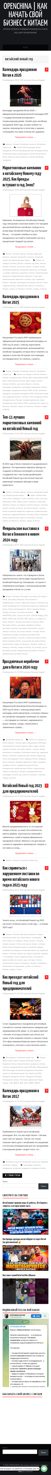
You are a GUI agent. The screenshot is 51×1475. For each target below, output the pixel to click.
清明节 (31, 1083)
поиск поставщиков (10, 759)
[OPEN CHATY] (44, 1468)
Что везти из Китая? (25, 612)
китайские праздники (21, 1168)
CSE (46, 615)
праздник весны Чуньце (12, 400)
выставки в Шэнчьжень (28, 628)
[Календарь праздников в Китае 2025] (25, 323)
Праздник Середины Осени (14, 1077)
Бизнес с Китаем (12, 144)
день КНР (28, 1067)
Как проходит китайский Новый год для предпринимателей (20, 983)
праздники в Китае (38, 1168)
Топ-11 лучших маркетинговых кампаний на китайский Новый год (22, 423)
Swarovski (42, 502)
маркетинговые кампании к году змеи (27, 276)
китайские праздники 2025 (22, 394)
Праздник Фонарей (33, 1077)
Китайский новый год (28, 270)
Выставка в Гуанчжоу (28, 596)
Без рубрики (11, 1057)
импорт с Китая (15, 944)
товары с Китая (16, 969)
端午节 (37, 1083)
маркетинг (15, 273)
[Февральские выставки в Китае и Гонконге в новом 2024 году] (25, 560)
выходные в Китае (37, 1064)
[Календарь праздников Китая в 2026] (25, 95)
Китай (42, 267)
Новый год (41, 756)
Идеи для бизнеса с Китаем (33, 603)
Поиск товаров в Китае (38, 397)
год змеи (35, 263)
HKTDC (21, 619)
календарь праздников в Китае (34, 387)
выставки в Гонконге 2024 (33, 622)
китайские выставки (10, 635)
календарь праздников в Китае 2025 (17, 390)
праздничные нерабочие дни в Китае (18, 768)
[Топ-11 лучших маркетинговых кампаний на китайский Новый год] (25, 449)
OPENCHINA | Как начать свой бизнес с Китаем (25, 15)
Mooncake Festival (33, 1061)
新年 (21, 1083)
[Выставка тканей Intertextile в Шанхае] (26, 1291)
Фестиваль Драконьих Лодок (31, 1080)
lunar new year (41, 498)
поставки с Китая (35, 960)
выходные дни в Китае (19, 378)
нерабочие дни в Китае (26, 756)
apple (33, 495)
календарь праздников (12, 387)
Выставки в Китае (10, 625)
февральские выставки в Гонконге (31, 651)
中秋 (11, 1083)
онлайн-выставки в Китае (36, 638)
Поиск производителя (17, 609)
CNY (4, 941)
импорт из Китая (9, 267)
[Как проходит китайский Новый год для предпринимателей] (25, 1009)
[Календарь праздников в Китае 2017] (25, 1116)
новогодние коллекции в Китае (29, 282)
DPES (5, 619)
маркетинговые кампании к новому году (19, 279)
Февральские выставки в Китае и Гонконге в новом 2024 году (21, 534)
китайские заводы (36, 947)
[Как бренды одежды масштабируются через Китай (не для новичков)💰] (26, 1258)
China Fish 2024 (23, 615)
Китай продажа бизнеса (18, 947)
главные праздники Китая (13, 1067)
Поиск (5, 1181)
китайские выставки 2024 (29, 635)
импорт (43, 263)
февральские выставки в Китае (15, 654)
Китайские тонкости (28, 144)
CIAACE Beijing (37, 615)
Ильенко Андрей (38, 80)
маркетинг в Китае (27, 273)
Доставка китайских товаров (31, 934)
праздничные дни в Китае (27, 765)
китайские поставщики (12, 752)
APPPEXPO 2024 (9, 615)
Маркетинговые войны (21, 260)
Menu (25, 48)
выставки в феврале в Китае (29, 625)
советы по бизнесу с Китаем (21, 289)
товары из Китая (40, 289)
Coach (9, 498)
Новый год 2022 (35, 1073)
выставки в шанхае (10, 628)
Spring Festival (23, 1064)
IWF (26, 619)
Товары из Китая (9, 612)
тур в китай (36, 647)
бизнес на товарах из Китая (28, 374)
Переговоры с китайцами (31, 938)
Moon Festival (19, 1061)
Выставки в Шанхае (16, 599)
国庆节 (16, 1083)
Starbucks (33, 502)
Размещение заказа (11, 1080)
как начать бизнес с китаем (28, 267)
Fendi (23, 498)
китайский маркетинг (11, 270)
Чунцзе (5, 1083)
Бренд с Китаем (26, 254)
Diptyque (16, 498)
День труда (30, 381)
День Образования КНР (38, 378)
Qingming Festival (10, 1064)
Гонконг (18, 603)
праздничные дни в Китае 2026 (15, 403)
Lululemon (30, 498)
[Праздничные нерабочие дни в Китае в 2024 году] (25, 687)
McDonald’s (7, 502)
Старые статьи (13, 1175)
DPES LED (12, 619)
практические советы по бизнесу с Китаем (25, 518)
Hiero (20, 1471)
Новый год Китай (33, 954)
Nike (14, 502)
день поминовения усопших (14, 381)
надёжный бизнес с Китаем (17, 397)
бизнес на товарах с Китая (17, 941)
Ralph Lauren (22, 502)
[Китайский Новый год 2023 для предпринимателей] (25, 812)
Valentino (6, 505)
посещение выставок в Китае (34, 641)
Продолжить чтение (25, 137)
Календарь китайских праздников (20, 1070)
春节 (26, 1083)
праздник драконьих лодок (33, 400)
